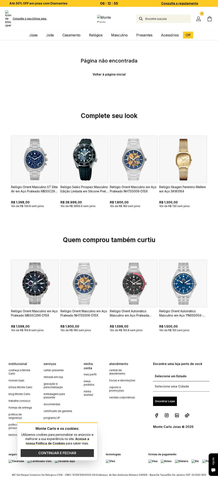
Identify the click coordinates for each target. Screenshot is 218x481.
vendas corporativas (122, 397)
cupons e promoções (116, 389)
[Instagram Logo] (166, 415)
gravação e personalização (53, 385)
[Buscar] (141, 18)
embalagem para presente (54, 395)
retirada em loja (53, 377)
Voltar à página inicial (109, 74)
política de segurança (15, 416)
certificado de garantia (58, 411)
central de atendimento (117, 372)
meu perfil (90, 374)
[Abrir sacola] (209, 18)
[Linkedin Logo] (177, 415)
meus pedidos (89, 383)
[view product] (35, 159)
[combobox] (168, 18)
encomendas (52, 404)
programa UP (52, 417)
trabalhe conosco (19, 400)
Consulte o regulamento (179, 3)
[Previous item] (5, 181)
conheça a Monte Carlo (19, 372)
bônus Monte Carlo (20, 387)
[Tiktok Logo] (187, 415)
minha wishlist (88, 393)
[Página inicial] (109, 19)
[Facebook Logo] (156, 415)
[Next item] (213, 181)
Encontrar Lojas (165, 401)
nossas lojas (16, 380)
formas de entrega (20, 407)
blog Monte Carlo (19, 394)
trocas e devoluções (122, 380)
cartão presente (54, 370)
